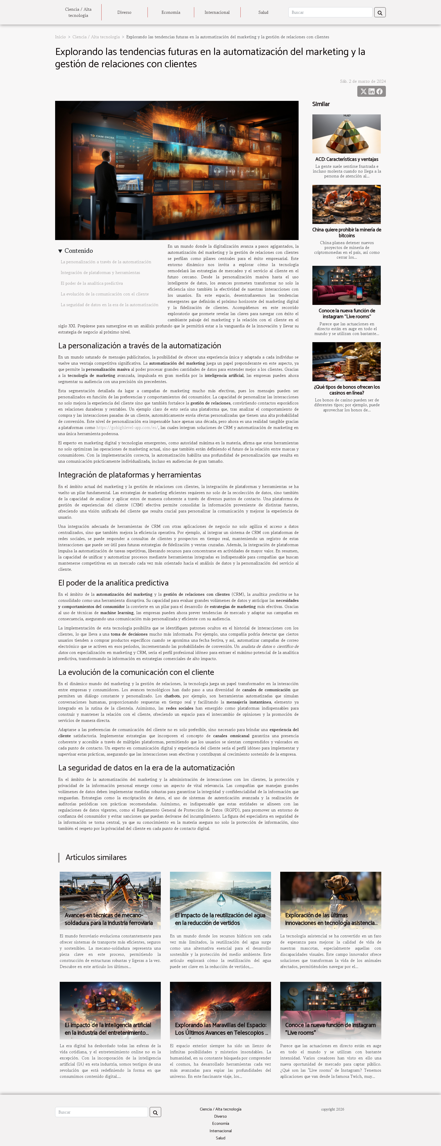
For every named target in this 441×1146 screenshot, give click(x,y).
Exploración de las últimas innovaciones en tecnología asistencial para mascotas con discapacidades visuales (330, 927)
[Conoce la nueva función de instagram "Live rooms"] (346, 285)
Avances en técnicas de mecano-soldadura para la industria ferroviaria (109, 919)
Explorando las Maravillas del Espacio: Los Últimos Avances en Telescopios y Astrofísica (221, 1033)
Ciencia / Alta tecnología (78, 12)
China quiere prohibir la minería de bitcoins (346, 233)
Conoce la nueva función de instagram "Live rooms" (347, 314)
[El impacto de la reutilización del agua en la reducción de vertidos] (220, 900)
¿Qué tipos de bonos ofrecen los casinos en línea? (347, 390)
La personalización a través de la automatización (106, 262)
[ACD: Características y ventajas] (346, 133)
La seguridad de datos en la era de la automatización (109, 305)
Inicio (60, 37)
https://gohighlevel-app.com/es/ (127, 427)
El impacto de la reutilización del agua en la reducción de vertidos (220, 919)
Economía (171, 12)
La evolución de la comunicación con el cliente (105, 294)
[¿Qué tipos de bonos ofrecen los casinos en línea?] (346, 361)
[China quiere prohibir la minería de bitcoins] (346, 204)
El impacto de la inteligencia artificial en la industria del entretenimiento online (108, 1033)
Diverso (124, 12)
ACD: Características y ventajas (346, 159)
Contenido (79, 250)
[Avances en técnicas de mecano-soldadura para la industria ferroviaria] (110, 900)
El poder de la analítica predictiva (92, 283)
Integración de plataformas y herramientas (100, 272)
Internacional (217, 12)
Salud (263, 12)
